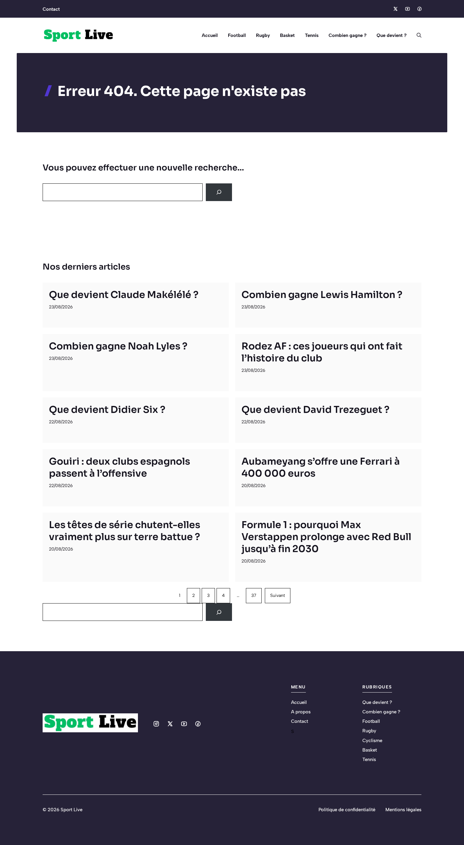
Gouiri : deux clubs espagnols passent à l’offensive (119, 467)
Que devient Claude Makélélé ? (124, 295)
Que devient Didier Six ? (107, 410)
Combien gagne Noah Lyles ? (118, 346)
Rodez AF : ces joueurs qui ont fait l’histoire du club (321, 352)
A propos (301, 712)
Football (237, 35)
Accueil (210, 35)
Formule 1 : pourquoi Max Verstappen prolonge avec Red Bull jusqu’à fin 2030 (326, 537)
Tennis (311, 35)
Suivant (277, 595)
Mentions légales (403, 809)
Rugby (263, 35)
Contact (51, 9)
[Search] (219, 192)
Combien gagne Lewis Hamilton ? (321, 295)
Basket (287, 35)
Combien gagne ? (347, 35)
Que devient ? (392, 35)
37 (253, 595)
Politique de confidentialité (346, 809)
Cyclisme (372, 740)
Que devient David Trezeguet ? (315, 410)
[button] (416, 35)
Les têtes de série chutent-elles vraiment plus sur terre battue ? (124, 531)
